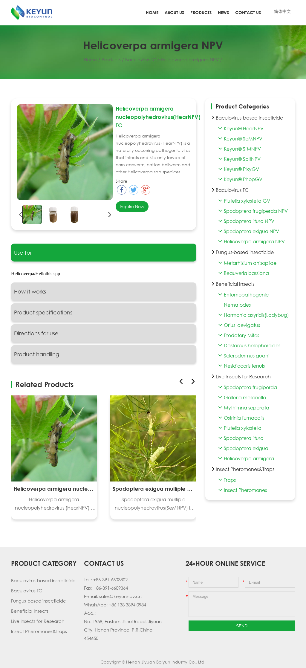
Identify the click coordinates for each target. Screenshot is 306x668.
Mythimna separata (246, 408)
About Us (174, 12)
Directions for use (36, 333)
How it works (30, 291)
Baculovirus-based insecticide (43, 580)
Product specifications (43, 312)
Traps (230, 480)
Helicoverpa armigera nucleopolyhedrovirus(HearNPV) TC (54, 488)
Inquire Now (132, 206)
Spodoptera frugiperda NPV (256, 211)
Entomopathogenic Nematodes (246, 300)
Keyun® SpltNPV (242, 159)
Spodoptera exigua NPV (251, 231)
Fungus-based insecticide (38, 600)
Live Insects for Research (37, 621)
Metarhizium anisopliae (250, 263)
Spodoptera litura (244, 438)
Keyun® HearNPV (244, 129)
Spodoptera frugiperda (250, 387)
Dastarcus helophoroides (252, 345)
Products (201, 12)
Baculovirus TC (140, 59)
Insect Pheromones (245, 490)
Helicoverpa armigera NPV (190, 59)
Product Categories (242, 106)
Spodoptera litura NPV (249, 221)
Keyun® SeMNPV (243, 139)
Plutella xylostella (242, 428)
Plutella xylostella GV (247, 201)
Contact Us (248, 12)
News (223, 12)
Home (152, 12)
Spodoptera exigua (246, 448)
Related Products (45, 384)
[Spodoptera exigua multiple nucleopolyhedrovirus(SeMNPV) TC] (153, 438)
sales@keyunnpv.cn (120, 596)
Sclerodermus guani (246, 356)
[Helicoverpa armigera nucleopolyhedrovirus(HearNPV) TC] (32, 214)
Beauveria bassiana (246, 273)
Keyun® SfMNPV (242, 149)
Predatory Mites (241, 335)
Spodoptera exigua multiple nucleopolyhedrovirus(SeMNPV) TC (153, 488)
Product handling (36, 354)
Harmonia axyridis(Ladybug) (256, 315)
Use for (23, 252)
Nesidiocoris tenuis (244, 366)
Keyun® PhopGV (243, 179)
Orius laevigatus (242, 325)
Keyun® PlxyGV (241, 169)
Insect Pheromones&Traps (39, 631)
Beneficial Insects (29, 611)
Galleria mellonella (245, 398)
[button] (193, 381)
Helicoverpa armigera (249, 458)
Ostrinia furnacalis (244, 418)
